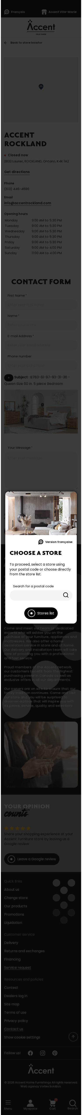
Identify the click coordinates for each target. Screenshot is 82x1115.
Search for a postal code (33, 586)
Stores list (45, 613)
